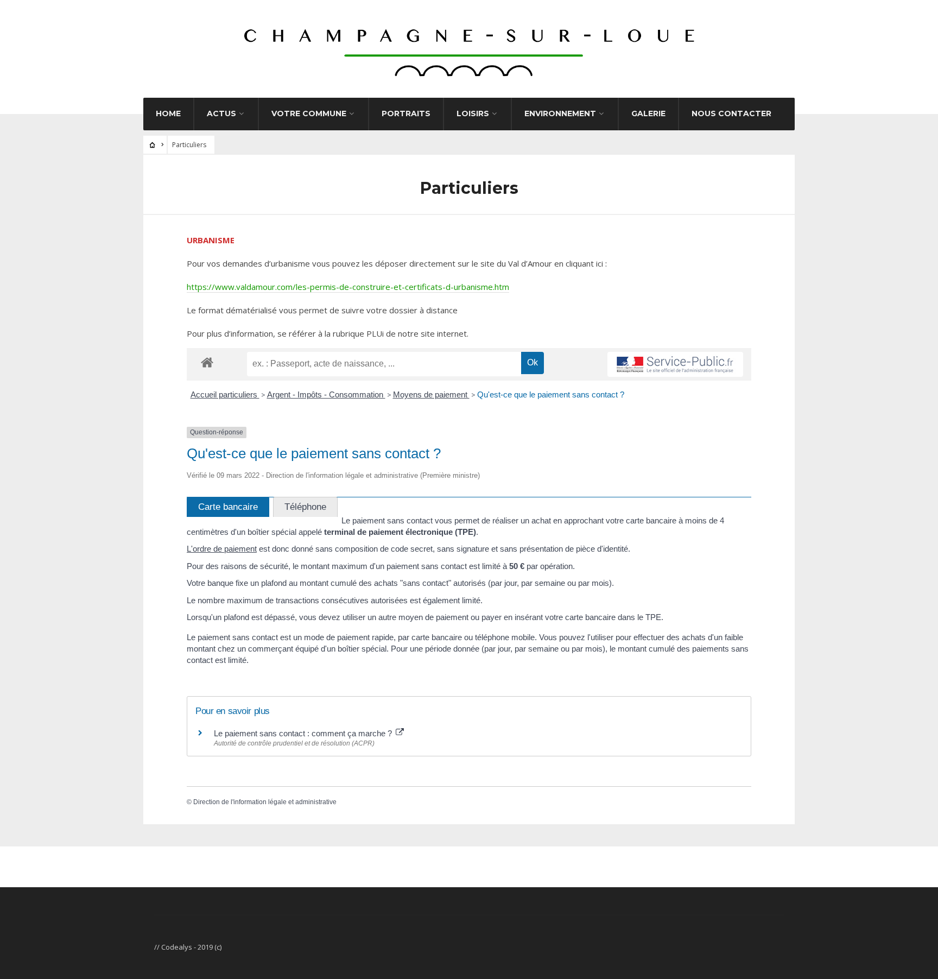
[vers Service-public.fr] (675, 364)
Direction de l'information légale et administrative (265, 802)
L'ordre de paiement (222, 548)
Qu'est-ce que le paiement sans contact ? (550, 394)
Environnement (560, 113)
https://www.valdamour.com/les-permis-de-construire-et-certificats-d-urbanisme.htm (348, 286)
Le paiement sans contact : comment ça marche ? (304, 733)
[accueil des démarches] (207, 362)
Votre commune (308, 113)
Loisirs (473, 113)
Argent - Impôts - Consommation (326, 394)
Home (168, 113)
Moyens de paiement (431, 394)
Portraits (406, 113)
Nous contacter (731, 113)
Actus (221, 113)
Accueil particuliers (225, 394)
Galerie (648, 113)
